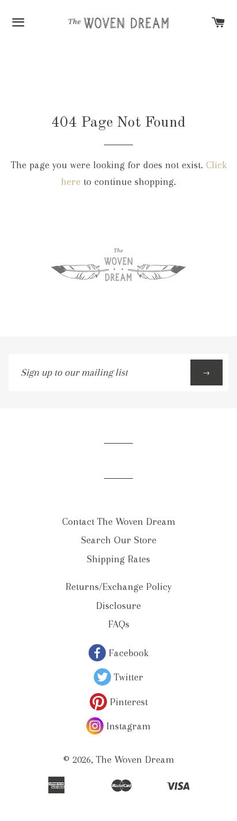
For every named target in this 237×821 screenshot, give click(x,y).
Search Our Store (118, 540)
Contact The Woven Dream (118, 521)
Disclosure (118, 605)
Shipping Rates (118, 559)
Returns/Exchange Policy (118, 586)
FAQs (118, 624)
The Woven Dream (135, 759)
